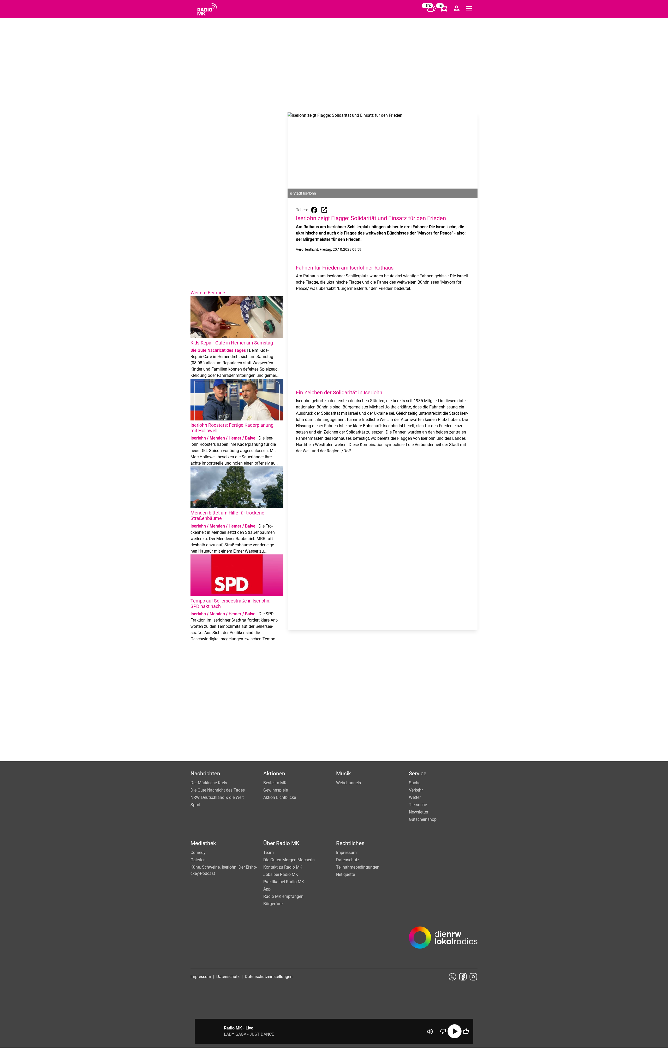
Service (417, 773)
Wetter (415, 797)
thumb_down (443, 1031)
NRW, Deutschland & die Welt (217, 797)
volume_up (430, 1031)
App (267, 889)
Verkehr (416, 790)
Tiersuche (418, 804)
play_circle (454, 1031)
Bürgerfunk (273, 903)
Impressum (346, 852)
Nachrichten (205, 773)
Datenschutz (347, 859)
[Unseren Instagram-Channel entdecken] (473, 977)
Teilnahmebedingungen (357, 867)
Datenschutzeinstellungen (269, 976)
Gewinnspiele (275, 790)
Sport (195, 804)
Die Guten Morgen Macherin (289, 859)
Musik (343, 773)
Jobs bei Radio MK (280, 874)
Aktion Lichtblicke (279, 797)
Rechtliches (350, 843)
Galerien (198, 859)
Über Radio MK (281, 843)
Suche (414, 782)
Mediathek (203, 843)
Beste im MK (275, 782)
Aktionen (274, 773)
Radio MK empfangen (283, 896)
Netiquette (345, 874)
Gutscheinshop (423, 819)
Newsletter (418, 812)
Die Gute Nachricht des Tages (217, 790)
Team (268, 852)
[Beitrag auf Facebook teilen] (314, 210)
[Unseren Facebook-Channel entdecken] (463, 977)
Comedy (198, 852)
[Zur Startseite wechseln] (207, 9)
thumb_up (466, 1031)
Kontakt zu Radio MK (282, 867)
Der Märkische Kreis (208, 782)
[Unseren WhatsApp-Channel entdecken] (452, 977)
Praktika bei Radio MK (283, 881)
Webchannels (348, 782)
